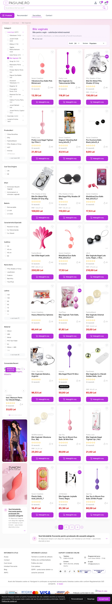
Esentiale (12, 116)
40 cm (9, 252)
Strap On (14, 61)
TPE (8, 350)
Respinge (90, 599)
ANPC (6, 572)
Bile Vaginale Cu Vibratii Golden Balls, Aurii (96, 375)
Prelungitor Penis (13, 90)
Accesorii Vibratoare (14, 82)
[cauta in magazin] (104, 7)
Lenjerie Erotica (12, 120)
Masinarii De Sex (15, 96)
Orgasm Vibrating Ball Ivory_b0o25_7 (68, 141)
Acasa (6, 557)
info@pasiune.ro (94, 564)
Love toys (12, 32)
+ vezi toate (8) (14, 355)
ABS (8, 334)
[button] (7, 15)
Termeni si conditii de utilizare (41, 557)
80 (8, 311)
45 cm (9, 249)
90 (8, 314)
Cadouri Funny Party (17, 101)
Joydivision (11, 272)
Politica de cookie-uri (9, 601)
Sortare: (85, 43)
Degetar (13, 86)
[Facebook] (60, 571)
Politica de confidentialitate (41, 560)
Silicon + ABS (11, 347)
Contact (49, 15)
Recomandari (22, 15)
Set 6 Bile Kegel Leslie (41, 255)
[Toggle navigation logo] (6, 3)
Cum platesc (35, 566)
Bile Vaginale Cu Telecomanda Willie (67, 82)
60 (8, 256)
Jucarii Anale (14, 40)
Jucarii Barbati (14, 106)
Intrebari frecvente (10, 566)
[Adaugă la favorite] (9, 369)
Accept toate (103, 599)
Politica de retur (37, 563)
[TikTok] (70, 571)
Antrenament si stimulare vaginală (13, 193)
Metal (9, 337)
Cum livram (8, 563)
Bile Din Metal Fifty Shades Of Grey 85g (40, 197)
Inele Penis (15, 55)
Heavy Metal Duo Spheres (42, 315)
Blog (5, 569)
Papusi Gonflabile (15, 76)
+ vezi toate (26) (15, 158)
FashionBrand (12, 141)
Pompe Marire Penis (16, 71)
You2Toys (10, 282)
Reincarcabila (11, 207)
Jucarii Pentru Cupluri (17, 112)
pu (8, 344)
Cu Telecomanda (12, 230)
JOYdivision (11, 154)
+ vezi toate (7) (14, 318)
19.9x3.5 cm (64, 386)
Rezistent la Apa (12, 227)
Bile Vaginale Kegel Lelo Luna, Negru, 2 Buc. (96, 256)
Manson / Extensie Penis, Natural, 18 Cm (21, 399)
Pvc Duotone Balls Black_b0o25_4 (93, 141)
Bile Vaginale (15, 58)
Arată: (71, 43)
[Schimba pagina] (82, 527)
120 (8, 295)
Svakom (9, 275)
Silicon (9, 331)
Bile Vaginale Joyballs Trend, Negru (68, 497)
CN (8, 171)
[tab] (95, 3)
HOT (8, 147)
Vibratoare (15, 35)
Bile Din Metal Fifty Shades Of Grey (94, 82)
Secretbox (37, 15)
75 (8, 308)
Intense (9, 150)
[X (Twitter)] (74, 571)
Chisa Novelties (12, 134)
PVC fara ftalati (12, 341)
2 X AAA (10, 214)
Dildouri (14, 44)
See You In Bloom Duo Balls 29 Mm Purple (95, 497)
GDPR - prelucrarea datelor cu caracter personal (42, 571)
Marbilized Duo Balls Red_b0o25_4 (94, 197)
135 (8, 298)
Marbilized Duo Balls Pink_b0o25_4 (67, 256)
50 (8, 246)
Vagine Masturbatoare (15, 49)
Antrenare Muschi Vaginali (13, 188)
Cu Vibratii (10, 233)
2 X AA (9, 210)
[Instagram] (65, 571)
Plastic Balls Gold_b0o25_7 (38, 497)
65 (8, 304)
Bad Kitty (10, 278)
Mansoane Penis (15, 66)
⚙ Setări (60, 584)
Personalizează (77, 599)
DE (8, 174)
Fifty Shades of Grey (14, 144)
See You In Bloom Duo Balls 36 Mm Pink (68, 438)
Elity (8, 137)
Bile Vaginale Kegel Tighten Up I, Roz (94, 438)
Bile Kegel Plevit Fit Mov (69, 374)
